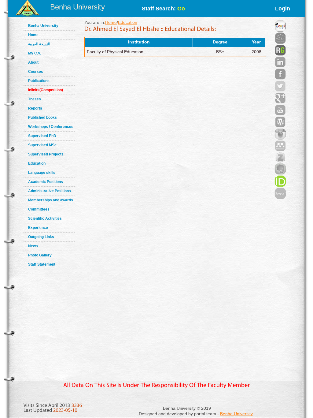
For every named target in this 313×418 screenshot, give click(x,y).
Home (33, 35)
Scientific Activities (45, 218)
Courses (35, 71)
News (33, 246)
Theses (34, 99)
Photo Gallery (40, 255)
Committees (39, 209)
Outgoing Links (41, 237)
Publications (39, 81)
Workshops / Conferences (50, 127)
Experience (38, 228)
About (33, 62)
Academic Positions (45, 182)
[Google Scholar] (280, 18)
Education (37, 163)
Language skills (41, 172)
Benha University (77, 7)
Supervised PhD (42, 136)
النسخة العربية (39, 44)
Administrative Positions (49, 191)
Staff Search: (163, 9)
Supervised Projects (46, 154)
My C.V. (34, 53)
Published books (42, 117)
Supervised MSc (42, 145)
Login (282, 9)
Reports (35, 108)
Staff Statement (41, 264)
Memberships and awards (50, 200)
